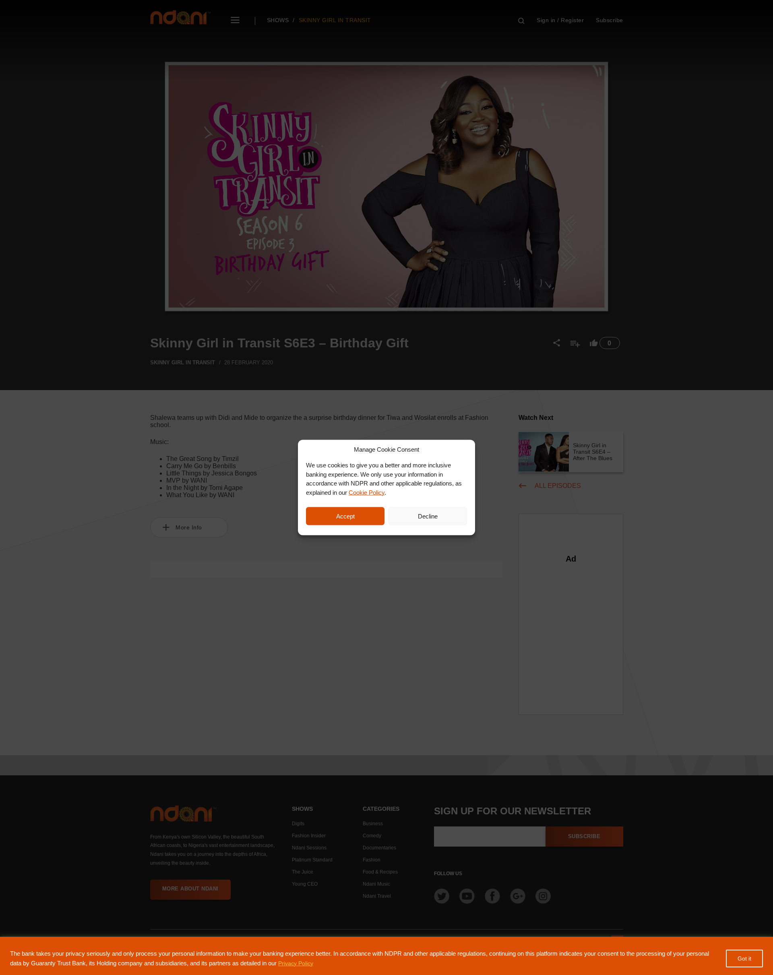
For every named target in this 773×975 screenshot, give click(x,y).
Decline (428, 515)
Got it (744, 958)
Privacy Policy (295, 963)
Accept (345, 515)
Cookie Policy (366, 492)
